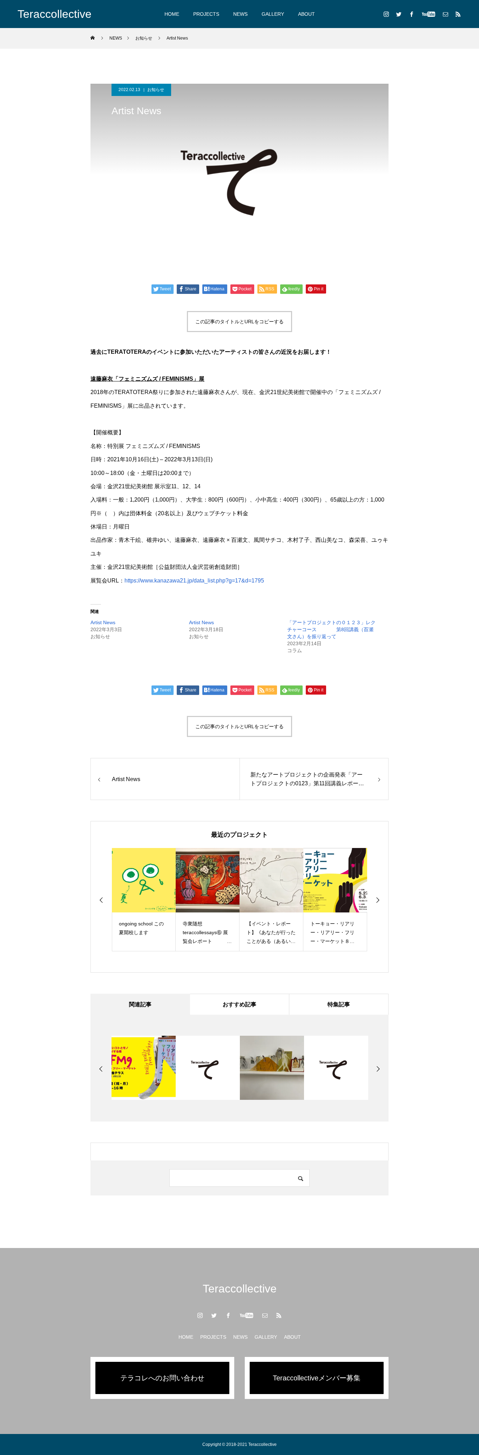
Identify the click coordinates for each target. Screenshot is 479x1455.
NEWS (240, 14)
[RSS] (457, 14)
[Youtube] (428, 14)
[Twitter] (398, 14)
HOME (171, 14)
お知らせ (155, 89)
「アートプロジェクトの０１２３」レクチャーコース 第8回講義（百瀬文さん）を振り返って (331, 629)
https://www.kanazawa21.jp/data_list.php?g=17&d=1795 (194, 581)
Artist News (102, 622)
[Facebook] (411, 14)
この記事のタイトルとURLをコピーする (239, 321)
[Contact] (445, 14)
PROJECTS (206, 14)
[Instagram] (386, 14)
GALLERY (273, 14)
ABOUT (306, 14)
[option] (146, 899)
